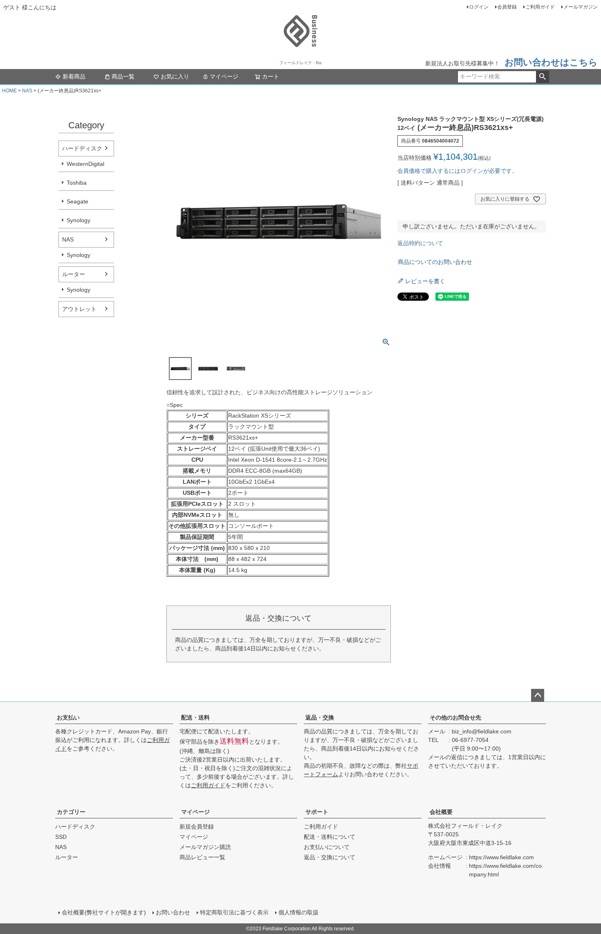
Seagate (77, 201)
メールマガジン (580, 7)
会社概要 (441, 812)
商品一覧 (123, 76)
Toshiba (77, 182)
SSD (61, 836)
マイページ (224, 76)
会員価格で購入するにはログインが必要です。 (457, 171)
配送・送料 (195, 717)
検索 (542, 77)
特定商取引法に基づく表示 (234, 912)
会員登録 (507, 7)
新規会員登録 (196, 826)
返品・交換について (329, 857)
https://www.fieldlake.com (501, 857)
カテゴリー (71, 812)
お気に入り (175, 76)
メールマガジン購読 (205, 847)
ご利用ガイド (540, 7)
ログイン (479, 7)
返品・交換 (319, 717)
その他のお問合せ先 (455, 717)
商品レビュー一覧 (202, 857)
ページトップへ (537, 695)
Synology (78, 220)
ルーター (73, 274)
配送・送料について (329, 836)
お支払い (68, 717)
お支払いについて (327, 847)
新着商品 (74, 76)
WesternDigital (85, 164)
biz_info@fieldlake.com (481, 731)
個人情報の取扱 (298, 912)
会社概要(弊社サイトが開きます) (104, 912)
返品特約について (420, 243)
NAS (27, 91)
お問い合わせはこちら (551, 62)
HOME (9, 91)
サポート (316, 812)
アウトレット (79, 309)
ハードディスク (82, 148)
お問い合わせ (173, 912)
